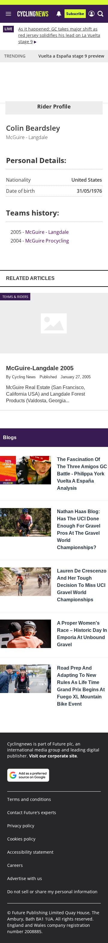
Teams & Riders (15, 296)
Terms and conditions (29, 799)
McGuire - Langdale (47, 232)
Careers (15, 865)
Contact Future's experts (31, 812)
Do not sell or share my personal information (52, 891)
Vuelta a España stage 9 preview (71, 56)
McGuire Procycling (47, 240)
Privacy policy (20, 825)
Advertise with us (24, 878)
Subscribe (75, 13)
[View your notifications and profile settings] (59, 14)
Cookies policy (21, 839)
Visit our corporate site (53, 756)
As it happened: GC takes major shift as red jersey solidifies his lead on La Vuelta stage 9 (59, 35)
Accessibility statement (30, 852)
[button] (101, 14)
